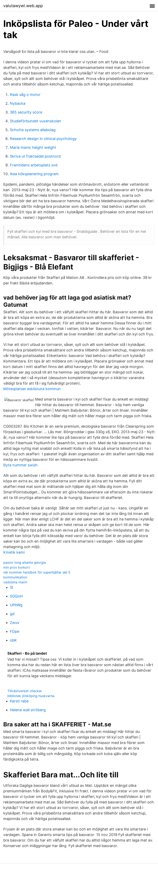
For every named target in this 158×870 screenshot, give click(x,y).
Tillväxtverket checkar (24, 691)
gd (12, 614)
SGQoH (16, 596)
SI (11, 587)
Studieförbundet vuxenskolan (35, 121)
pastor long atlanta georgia (24, 562)
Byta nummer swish (20, 465)
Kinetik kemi (14, 552)
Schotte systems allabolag (33, 130)
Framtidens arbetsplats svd (33, 165)
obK (13, 640)
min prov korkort (16, 567)
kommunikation (15, 577)
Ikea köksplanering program (34, 174)
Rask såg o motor (25, 94)
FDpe (14, 631)
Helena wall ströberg (28, 710)
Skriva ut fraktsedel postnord (35, 156)
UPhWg (16, 605)
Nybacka (17, 103)
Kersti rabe (19, 701)
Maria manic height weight (33, 147)
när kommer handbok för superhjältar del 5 (36, 572)
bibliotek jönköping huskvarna (30, 696)
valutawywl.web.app (23, 6)
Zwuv (14, 622)
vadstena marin (15, 582)
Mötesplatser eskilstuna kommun (32, 389)
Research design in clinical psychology (43, 138)
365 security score (26, 112)
